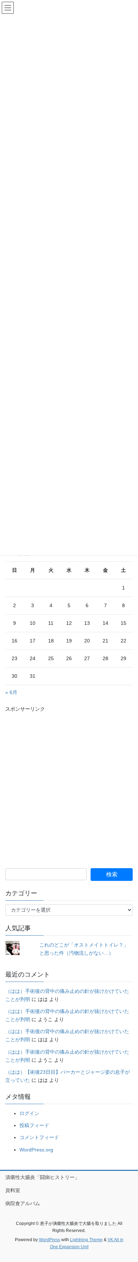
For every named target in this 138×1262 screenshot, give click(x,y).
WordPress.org (36, 1150)
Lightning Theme (86, 1239)
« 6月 (11, 692)
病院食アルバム (22, 1203)
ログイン (29, 1113)
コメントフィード (39, 1137)
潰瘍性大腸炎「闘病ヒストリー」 (42, 1177)
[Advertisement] (69, 782)
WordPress (49, 1239)
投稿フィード (34, 1125)
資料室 (12, 1190)
